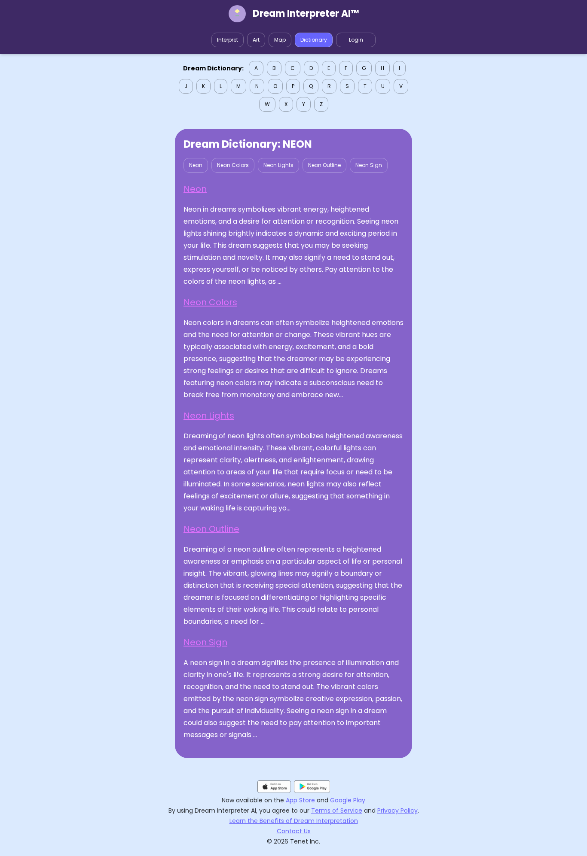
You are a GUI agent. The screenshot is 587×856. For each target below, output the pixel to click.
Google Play (347, 800)
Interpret (227, 39)
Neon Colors (233, 165)
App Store (300, 800)
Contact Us (294, 831)
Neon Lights (278, 165)
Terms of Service (336, 810)
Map (280, 39)
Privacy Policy (397, 810)
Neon (195, 165)
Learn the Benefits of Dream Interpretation (293, 821)
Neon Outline (324, 165)
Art (256, 39)
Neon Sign (368, 165)
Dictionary (313, 39)
